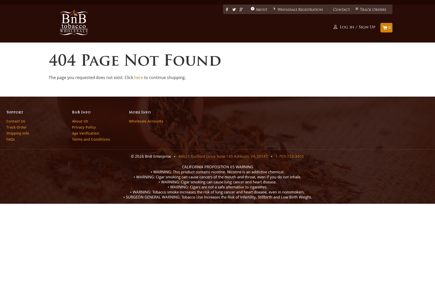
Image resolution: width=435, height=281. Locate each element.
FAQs (10, 139)
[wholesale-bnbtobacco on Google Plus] (241, 10)
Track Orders (373, 10)
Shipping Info (17, 133)
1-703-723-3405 (289, 156)
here (138, 77)
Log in (347, 27)
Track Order (16, 127)
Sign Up (367, 27)
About (261, 10)
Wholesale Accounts (146, 121)
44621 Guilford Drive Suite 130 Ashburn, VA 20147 (223, 156)
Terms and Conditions (91, 139)
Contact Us (15, 121)
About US (80, 121)
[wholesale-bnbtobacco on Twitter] (234, 10)
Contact (341, 10)
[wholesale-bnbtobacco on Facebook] (227, 10)
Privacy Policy (84, 127)
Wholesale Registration (300, 10)
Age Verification (85, 133)
